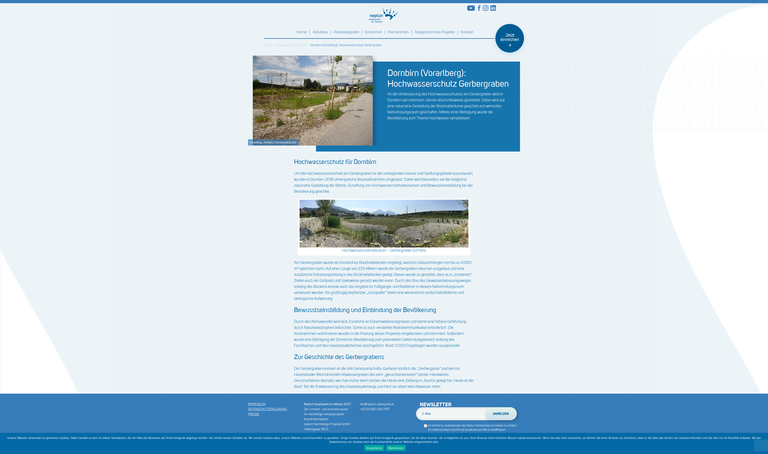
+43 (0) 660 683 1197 (375, 409)
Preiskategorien (346, 32)
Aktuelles (320, 32)
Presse (253, 414)
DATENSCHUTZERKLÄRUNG (267, 409)
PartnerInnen (398, 32)
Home (302, 32)
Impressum (256, 404)
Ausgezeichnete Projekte (435, 32)
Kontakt (467, 32)
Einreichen (373, 32)
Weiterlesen (396, 448)
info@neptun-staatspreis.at (377, 404)
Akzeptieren (374, 448)
